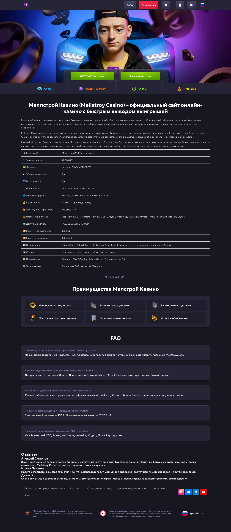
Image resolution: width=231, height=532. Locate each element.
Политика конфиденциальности (45, 488)
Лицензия (158, 488)
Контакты (76, 488)
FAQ (27, 495)
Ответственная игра (99, 488)
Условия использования (132, 488)
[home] (25, 5)
